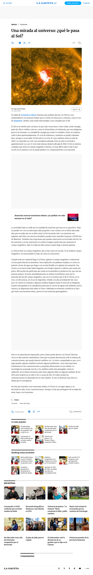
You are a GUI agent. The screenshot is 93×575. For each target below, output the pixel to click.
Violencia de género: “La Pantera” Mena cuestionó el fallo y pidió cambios (51, 440)
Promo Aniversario (73, 3)
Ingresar (87, 3)
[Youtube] (80, 568)
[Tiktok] (74, 568)
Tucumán (14, 403)
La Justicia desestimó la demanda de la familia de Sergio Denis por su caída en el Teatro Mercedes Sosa (27, 472)
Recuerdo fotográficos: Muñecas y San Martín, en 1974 (35, 508)
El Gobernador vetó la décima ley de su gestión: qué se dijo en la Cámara (27, 430)
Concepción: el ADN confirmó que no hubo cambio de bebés (13, 508)
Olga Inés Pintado (19, 109)
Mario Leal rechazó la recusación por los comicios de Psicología (78, 508)
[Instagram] (59, 568)
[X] (64, 568)
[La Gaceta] (46, 3)
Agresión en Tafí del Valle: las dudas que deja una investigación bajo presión (51, 471)
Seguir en (75, 109)
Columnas (23, 24)
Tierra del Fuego (25, 403)
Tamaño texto (19, 412)
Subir (87, 568)
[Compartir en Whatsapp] (24, 43)
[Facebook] (69, 568)
